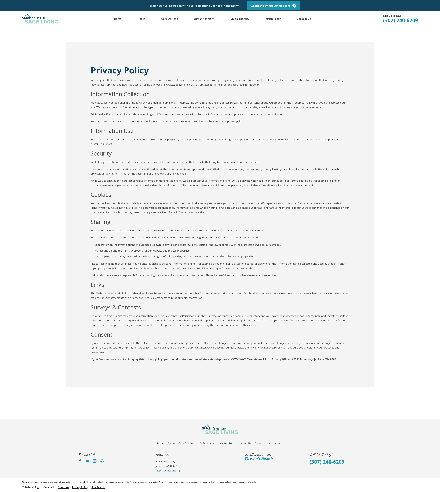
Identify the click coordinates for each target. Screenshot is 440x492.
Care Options (186, 443)
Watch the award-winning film (270, 5)
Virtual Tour (227, 443)
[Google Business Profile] (102, 461)
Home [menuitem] (118, 18)
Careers (259, 443)
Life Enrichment (207, 443)
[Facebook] (80, 461)
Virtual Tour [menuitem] (273, 18)
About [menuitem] (141, 18)
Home (160, 443)
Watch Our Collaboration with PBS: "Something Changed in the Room (194, 5)
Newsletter (273, 443)
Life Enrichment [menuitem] (204, 18)
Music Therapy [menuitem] (239, 18)
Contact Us (244, 443)
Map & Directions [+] (167, 470)
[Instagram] (94, 461)
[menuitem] (63, 487)
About (171, 443)
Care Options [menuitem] (169, 18)
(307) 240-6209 (400, 20)
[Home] (40, 18)
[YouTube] (87, 461)
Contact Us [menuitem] (304, 18)
